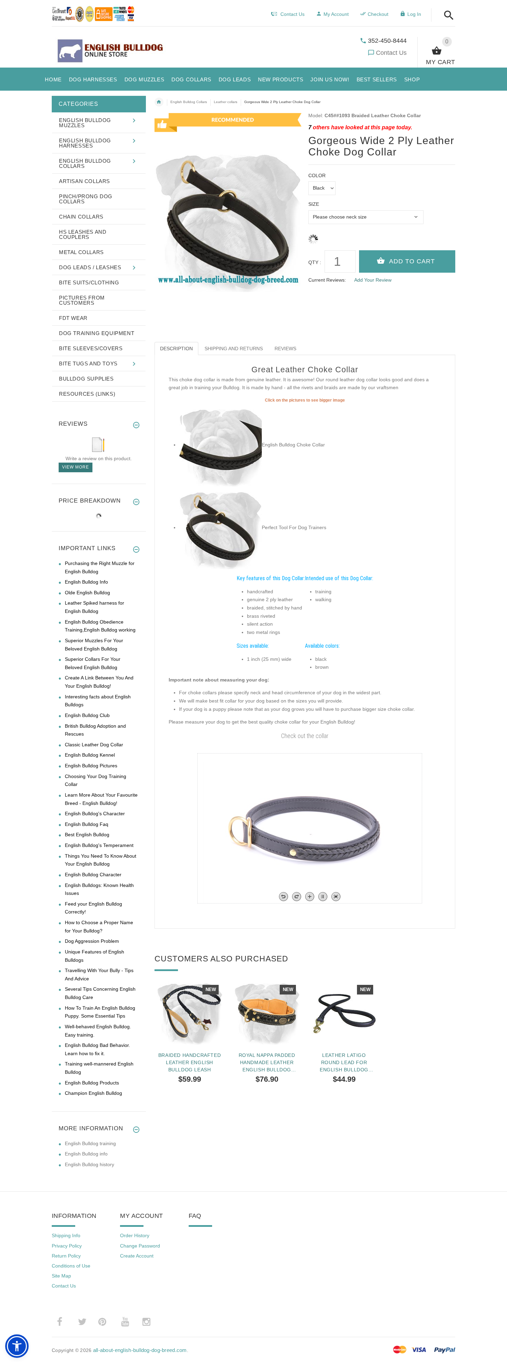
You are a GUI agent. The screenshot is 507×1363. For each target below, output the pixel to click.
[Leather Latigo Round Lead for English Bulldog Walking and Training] (344, 1011)
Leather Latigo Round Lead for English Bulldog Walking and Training (344, 1062)
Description (176, 348)
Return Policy (66, 1256)
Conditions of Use (71, 1266)
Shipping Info (66, 1235)
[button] (446, 16)
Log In (414, 14)
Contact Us (391, 52)
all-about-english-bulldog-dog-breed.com (140, 1350)
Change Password (140, 1246)
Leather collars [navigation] (225, 102)
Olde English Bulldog (87, 592)
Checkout (378, 14)
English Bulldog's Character (95, 813)
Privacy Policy (67, 1246)
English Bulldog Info (86, 582)
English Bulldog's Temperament (99, 845)
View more (75, 467)
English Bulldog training (90, 1143)
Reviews (285, 348)
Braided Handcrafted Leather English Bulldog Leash (189, 1062)
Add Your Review (372, 280)
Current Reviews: (327, 280)
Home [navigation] (159, 102)
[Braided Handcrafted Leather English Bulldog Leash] (190, 1011)
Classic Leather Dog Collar (94, 744)
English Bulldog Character (93, 874)
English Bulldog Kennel (90, 755)
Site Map (61, 1276)
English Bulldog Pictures (91, 765)
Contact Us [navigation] (292, 14)
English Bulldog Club (87, 715)
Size (313, 204)
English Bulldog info (86, 1154)
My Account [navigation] (336, 14)
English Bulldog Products (92, 1083)
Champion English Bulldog (93, 1093)
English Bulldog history (89, 1164)
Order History (134, 1235)
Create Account (136, 1256)
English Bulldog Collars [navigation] (188, 102)
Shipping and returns (234, 348)
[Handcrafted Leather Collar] (220, 444)
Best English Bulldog (87, 834)
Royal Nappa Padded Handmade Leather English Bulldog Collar (267, 1062)
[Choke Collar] (220, 527)
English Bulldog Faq (86, 824)
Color (317, 175)
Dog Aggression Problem (92, 941)
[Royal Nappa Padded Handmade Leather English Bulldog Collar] (267, 1011)
